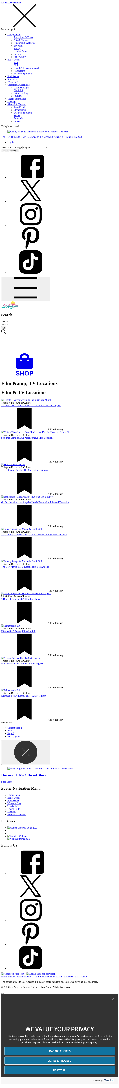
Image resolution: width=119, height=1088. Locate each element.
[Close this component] (25, 752)
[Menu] (25, 289)
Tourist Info (13, 806)
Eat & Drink (13, 59)
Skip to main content (11, 2)
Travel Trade (20, 107)
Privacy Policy (8, 976)
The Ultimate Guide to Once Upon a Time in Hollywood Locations (34, 534)
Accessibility (81, 976)
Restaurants (19, 70)
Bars (16, 62)
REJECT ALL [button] (60, 1070)
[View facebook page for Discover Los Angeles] (30, 177)
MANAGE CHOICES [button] (60, 1051)
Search (4, 321)
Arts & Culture (21, 40)
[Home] (10, 308)
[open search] (59, 341)
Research (18, 118)
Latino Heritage (21, 93)
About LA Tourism (16, 104)
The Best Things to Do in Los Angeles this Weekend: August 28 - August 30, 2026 (41, 137)
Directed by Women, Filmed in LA (18, 631)
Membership (20, 110)
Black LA (18, 90)
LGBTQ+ (19, 96)
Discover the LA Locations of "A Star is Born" (24, 696)
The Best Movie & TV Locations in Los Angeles (25, 566)
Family (17, 48)
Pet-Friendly (20, 57)
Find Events (13, 76)
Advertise (68, 976)
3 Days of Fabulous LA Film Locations (20, 599)
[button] (113, 999)
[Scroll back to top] (2, 993)
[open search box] (59, 341)
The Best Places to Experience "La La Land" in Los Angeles (31, 405)
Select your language (11, 147)
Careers (17, 121)
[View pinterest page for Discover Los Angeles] (30, 249)
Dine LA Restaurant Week (27, 68)
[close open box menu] (24, 26)
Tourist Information (16, 98)
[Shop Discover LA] (25, 375)
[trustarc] (109, 1080)
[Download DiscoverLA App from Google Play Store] (40, 973)
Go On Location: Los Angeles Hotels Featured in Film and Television (35, 502)
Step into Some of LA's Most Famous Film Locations (27, 437)
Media (17, 115)
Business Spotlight (23, 73)
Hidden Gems (20, 51)
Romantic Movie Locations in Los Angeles (22, 663)
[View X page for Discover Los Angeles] (30, 201)
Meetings (11, 101)
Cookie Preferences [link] (48, 976)
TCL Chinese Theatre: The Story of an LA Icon (24, 470)
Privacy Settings (25, 976)
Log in (10, 142)
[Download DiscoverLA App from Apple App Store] (12, 973)
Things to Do (13, 34)
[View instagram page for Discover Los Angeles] (30, 225)
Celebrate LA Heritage (18, 84)
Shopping (18, 45)
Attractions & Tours (23, 37)
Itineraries (12, 79)
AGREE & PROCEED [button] (59, 1060)
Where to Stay (14, 82)
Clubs (16, 65)
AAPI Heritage (21, 87)
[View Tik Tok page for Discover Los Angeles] (30, 272)
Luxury (17, 54)
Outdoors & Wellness (24, 43)
